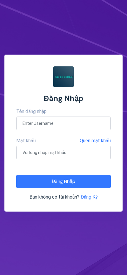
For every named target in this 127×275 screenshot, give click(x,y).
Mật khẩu (26, 140)
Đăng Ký (89, 197)
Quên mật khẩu (95, 140)
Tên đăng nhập (31, 111)
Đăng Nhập (63, 181)
